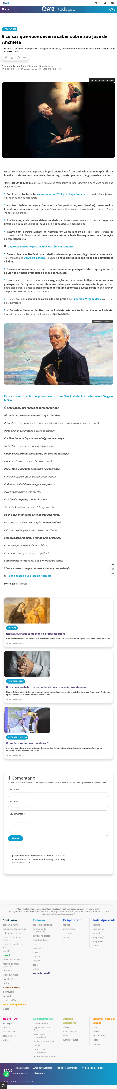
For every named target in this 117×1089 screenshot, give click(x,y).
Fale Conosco (39, 1073)
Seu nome (14, 789)
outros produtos (70, 1039)
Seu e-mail (15, 801)
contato (6, 951)
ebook (95, 1039)
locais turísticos (10, 974)
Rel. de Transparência (67, 1068)
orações (36, 960)
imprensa (7, 970)
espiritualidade (40, 940)
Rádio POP (10, 1019)
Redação (39, 920)
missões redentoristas (43, 1041)
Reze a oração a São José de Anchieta (29, 576)
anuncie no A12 (41, 973)
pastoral (7, 996)
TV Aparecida (72, 920)
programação (69, 929)
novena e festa (11, 987)
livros (65, 1035)
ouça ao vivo (98, 929)
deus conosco (69, 1031)
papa (35, 964)
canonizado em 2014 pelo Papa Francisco (62, 194)
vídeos (6, 1008)
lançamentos (98, 1035)
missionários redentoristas (39, 1035)
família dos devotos (12, 959)
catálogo (96, 1044)
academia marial (11, 924)
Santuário (10, 920)
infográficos (38, 948)
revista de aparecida (14, 1004)
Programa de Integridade (93, 1068)
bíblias (66, 1027)
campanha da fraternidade (39, 930)
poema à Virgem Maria (87, 299)
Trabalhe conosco (21, 1068)
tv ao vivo (67, 933)
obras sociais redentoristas (39, 1051)
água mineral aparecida (14, 929)
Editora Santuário (69, 1021)
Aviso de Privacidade (42, 1068)
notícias (6, 983)
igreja (35, 944)
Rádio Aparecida (104, 920)
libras (35, 952)
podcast (96, 933)
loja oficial (8, 979)
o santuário (8, 991)
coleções (96, 1031)
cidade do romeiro (12, 933)
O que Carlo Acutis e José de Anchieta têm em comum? (40, 246)
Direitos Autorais (20, 1073)
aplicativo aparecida (42, 924)
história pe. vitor (41, 1023)
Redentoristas (43, 1019)
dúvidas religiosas (41, 935)
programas (97, 941)
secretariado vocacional (44, 1056)
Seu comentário (17, 814)
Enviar (15, 838)
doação (7, 955)
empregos (8, 1023)
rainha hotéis (9, 1000)
